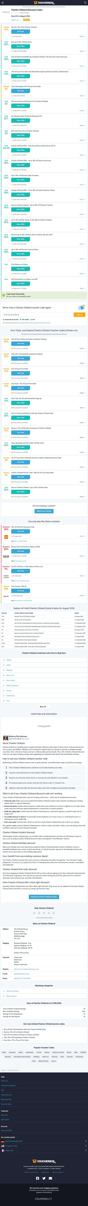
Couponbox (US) (11, 1146)
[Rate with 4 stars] (48, 913)
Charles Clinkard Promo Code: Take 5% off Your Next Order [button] (32, 473)
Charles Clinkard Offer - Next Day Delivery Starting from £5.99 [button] (33, 146)
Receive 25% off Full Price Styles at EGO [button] (25, 547)
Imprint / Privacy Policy (31, 1172)
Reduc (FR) (9, 1151)
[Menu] (3, 3)
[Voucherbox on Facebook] (37, 1179)
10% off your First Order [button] (19, 369)
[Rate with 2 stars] (39, 913)
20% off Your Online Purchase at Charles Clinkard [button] (28, 339)
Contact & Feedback (8, 1086)
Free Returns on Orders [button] (19, 264)
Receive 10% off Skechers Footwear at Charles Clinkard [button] (31, 428)
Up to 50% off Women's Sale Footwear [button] (25, 175)
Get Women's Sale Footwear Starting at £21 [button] (26, 116)
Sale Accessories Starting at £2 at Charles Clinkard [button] (29, 101)
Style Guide (5, 1120)
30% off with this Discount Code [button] (22, 527)
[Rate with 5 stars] (53, 913)
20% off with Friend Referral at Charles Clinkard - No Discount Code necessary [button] (39, 57)
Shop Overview (6, 1095)
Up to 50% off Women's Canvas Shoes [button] (24, 250)
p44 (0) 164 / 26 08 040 (22, 978)
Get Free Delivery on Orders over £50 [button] (24, 279)
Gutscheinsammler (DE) (13, 1141)
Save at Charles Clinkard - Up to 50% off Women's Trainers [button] (32, 205)
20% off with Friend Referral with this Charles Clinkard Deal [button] (32, 413)
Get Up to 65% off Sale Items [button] (21, 42)
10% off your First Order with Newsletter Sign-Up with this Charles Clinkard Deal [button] (39, 72)
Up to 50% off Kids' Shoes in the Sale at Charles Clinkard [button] (31, 220)
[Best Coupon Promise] (26, 20)
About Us (4, 1081)
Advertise (4, 1115)
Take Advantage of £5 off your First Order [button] (26, 86)
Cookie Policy (45, 1172)
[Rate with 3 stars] (44, 913)
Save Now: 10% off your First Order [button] (23, 384)
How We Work (6, 1104)
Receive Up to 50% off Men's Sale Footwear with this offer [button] (32, 235)
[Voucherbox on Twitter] (44, 1179)
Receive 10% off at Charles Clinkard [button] (24, 27)
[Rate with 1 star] (34, 913)
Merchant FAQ (6, 1099)
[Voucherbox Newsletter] (50, 1179)
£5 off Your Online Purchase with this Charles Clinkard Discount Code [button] (36, 458)
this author (25, 739)
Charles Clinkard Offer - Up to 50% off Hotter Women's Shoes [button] (33, 190)
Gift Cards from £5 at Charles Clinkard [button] (25, 131)
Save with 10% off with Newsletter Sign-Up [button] (26, 398)
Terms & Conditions (58, 1172)
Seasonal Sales (6, 1130)
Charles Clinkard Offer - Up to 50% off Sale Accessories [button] (31, 161)
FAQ (2, 1090)
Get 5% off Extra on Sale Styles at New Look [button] (27, 567)
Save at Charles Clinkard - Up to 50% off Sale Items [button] (29, 487)
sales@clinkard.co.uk (21, 974)
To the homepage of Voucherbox (44, 3)
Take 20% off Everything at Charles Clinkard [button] (26, 354)
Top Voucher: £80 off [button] (18, 586)
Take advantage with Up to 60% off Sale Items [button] (27, 443)
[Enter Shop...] (85, 3)
